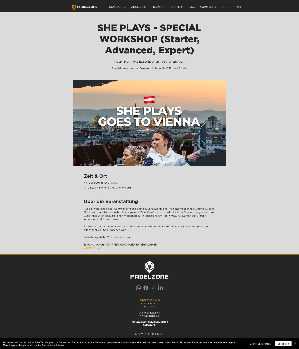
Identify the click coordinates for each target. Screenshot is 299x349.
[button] (138, 7)
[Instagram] (153, 288)
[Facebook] (146, 288)
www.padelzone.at (149, 316)
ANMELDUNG (92, 248)
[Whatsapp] (138, 288)
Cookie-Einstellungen (260, 343)
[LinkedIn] (160, 288)
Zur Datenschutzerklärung (51, 345)
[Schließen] (295, 344)
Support (149, 325)
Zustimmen (283, 343)
